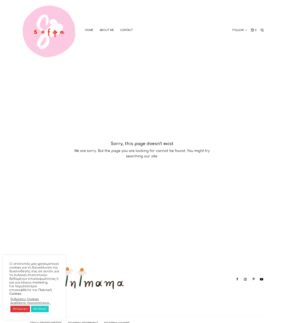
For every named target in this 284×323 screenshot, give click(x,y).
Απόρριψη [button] (20, 308)
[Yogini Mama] (49, 30)
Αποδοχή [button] (39, 308)
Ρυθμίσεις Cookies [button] (24, 299)
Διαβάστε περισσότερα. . (30, 303)
